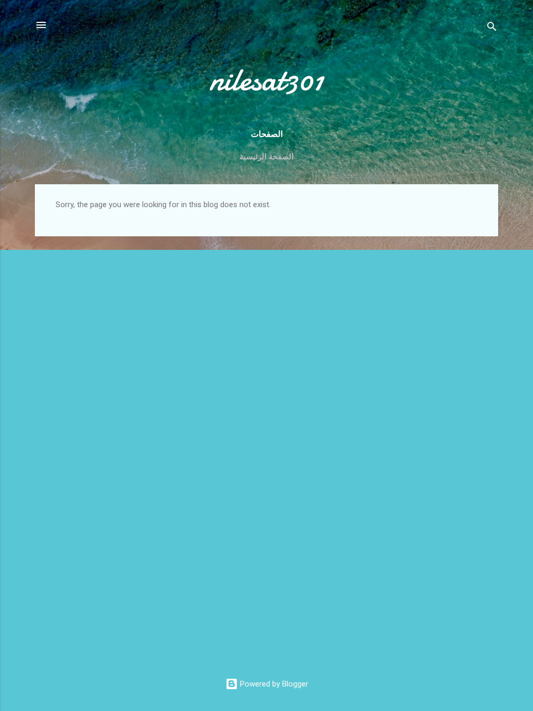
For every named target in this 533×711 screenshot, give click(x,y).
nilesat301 (266, 79)
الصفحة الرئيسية (266, 156)
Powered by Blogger (273, 684)
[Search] (492, 28)
